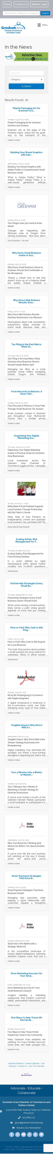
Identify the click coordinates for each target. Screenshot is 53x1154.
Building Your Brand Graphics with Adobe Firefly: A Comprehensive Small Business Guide (26, 170)
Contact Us (22, 1066)
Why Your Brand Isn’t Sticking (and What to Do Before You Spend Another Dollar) (26, 846)
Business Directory (16, 1063)
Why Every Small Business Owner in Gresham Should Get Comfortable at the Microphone (25, 270)
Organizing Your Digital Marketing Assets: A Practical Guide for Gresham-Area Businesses (26, 453)
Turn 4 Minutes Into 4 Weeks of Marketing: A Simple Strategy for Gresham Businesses (23, 790)
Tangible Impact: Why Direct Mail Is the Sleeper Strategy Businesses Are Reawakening (26, 742)
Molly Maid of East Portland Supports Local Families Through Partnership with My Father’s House (25, 509)
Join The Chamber (36, 1066)
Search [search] (27, 86)
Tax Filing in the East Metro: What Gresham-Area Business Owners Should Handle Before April (24, 361)
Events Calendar (32, 1063)
